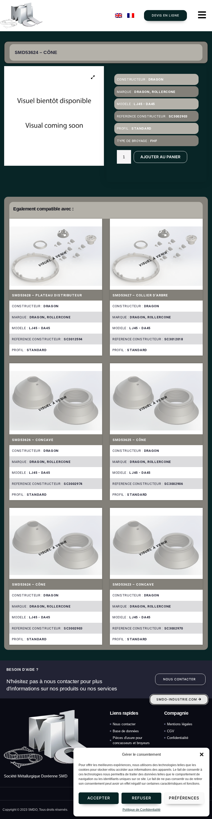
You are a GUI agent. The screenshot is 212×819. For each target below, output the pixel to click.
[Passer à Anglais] (118, 15)
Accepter (98, 798)
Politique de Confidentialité (142, 810)
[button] (201, 754)
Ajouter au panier (160, 156)
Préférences (184, 798)
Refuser (141, 798)
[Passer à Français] (131, 15)
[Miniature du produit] (93, 77)
